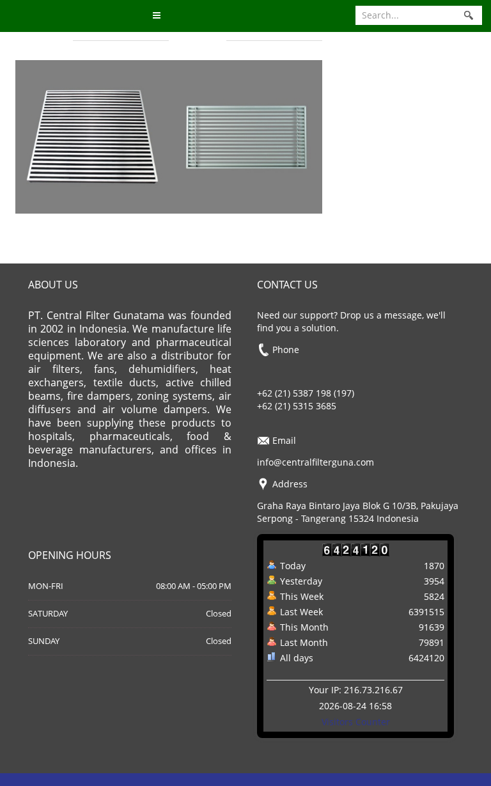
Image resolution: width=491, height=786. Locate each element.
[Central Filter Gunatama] (78, 16)
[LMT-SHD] (92, 135)
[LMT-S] (245, 135)
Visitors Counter (356, 722)
